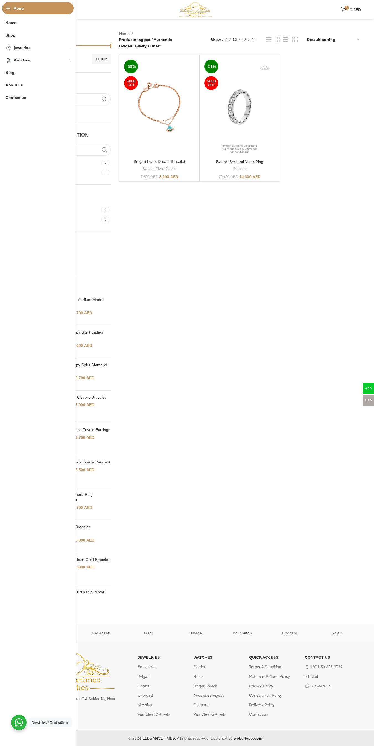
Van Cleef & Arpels (154, 714)
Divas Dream (166, 169)
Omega (195, 633)
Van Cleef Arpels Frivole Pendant (81, 462)
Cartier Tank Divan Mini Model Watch (79, 595)
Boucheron (242, 633)
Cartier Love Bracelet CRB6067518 (71, 530)
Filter (101, 59)
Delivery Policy (262, 705)
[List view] (268, 39)
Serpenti (239, 169)
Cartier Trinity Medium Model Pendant (78, 302)
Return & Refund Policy (269, 676)
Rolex (337, 633)
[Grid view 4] (295, 39)
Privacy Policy (261, 686)
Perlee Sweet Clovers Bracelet (79, 397)
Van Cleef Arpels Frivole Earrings (81, 429)
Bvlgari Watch (205, 686)
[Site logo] (195, 9)
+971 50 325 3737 (327, 667)
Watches (203, 657)
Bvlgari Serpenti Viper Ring (239, 162)
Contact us (258, 714)
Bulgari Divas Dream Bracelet (159, 161)
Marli (148, 633)
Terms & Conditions (266, 667)
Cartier (143, 686)
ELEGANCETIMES (158, 738)
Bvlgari (147, 169)
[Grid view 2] (277, 39)
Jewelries (149, 657)
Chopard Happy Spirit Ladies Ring (78, 335)
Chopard (289, 633)
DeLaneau (101, 633)
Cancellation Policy (265, 695)
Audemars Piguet (209, 695)
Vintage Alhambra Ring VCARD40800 (73, 497)
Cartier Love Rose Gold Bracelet (81, 559)
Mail (314, 676)
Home (124, 33)
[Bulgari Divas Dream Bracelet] (159, 107)
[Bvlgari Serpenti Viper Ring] (239, 107)
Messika (145, 705)
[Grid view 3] (286, 39)
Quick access (263, 657)
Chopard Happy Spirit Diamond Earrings (80, 368)
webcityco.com (248, 738)
